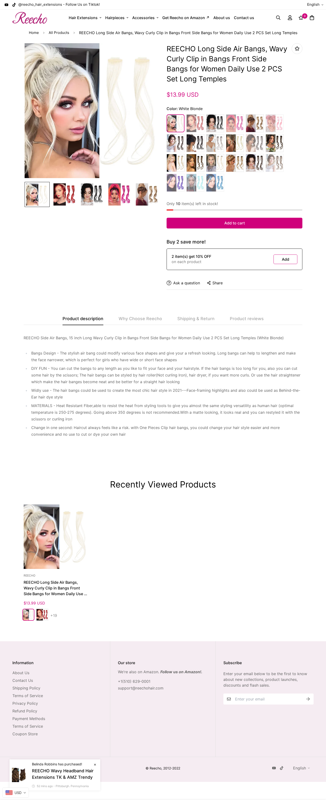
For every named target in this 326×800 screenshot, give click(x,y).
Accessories (143, 17)
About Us (20, 672)
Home (34, 32)
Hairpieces (115, 17)
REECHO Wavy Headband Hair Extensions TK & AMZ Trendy (63, 774)
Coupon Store (25, 733)
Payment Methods (28, 718)
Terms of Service (27, 695)
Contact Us (22, 680)
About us (221, 17)
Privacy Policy (25, 703)
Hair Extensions (83, 17)
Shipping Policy (26, 688)
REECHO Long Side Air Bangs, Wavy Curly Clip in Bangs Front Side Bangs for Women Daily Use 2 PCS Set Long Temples (55, 588)
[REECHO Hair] (29, 18)
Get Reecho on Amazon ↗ (186, 17)
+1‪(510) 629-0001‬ (134, 681)
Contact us (244, 17)
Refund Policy (24, 711)
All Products (59, 32)
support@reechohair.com (140, 688)
